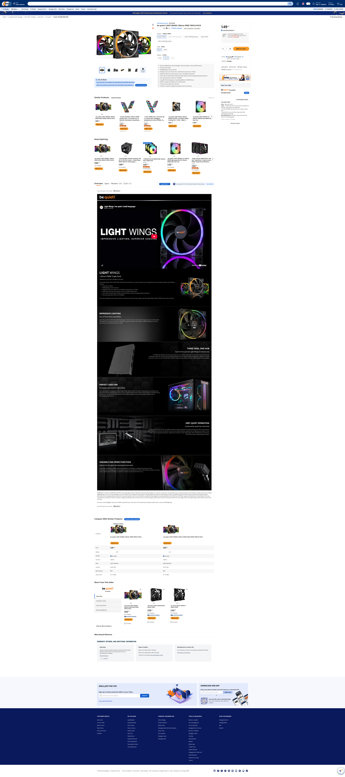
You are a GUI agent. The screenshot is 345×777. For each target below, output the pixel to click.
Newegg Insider (162, 739)
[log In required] (140, 589)
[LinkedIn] (229, 771)
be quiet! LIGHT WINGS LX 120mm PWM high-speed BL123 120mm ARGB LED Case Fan (178, 160)
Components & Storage (15, 17)
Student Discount (193, 749)
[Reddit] (153, 28)
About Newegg (161, 720)
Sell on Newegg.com (194, 722)
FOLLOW (246, 93)
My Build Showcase (132, 739)
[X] (222, 771)
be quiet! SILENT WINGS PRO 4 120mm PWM (156, 606)
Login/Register (131, 720)
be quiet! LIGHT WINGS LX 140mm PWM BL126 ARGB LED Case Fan (202, 118)
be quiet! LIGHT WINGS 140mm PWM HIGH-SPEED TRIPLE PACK (105, 117)
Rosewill (221, 728)
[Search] (290, 3)
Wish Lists (130, 733)
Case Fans (41, 17)
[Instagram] (225, 771)
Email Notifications (132, 741)
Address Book (131, 730)
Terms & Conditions (127, 771)
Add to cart (241, 49)
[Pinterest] (232, 771)
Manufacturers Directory (183, 652)
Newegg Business (223, 720)
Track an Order (101, 722)
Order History (131, 725)
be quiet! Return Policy (157, 655)
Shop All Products (116, 97)
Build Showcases (193, 755)
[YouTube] (236, 771)
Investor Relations (162, 722)
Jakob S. (223, 119)
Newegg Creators (193, 733)
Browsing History (132, 722)
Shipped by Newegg (130, 616)
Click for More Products (103, 626)
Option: (162, 55)
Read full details (104, 656)
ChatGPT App (192, 747)
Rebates (191, 741)
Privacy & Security (101, 730)
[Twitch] (240, 771)
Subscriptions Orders (133, 744)
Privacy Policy (136, 771)
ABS (220, 725)
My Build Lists (131, 736)
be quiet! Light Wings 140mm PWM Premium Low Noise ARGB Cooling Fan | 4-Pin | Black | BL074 (178, 118)
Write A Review (236, 123)
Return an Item (100, 725)
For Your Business (193, 725)
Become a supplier (193, 720)
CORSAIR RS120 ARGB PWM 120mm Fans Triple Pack (154, 159)
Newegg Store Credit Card (195, 752)
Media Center (161, 725)
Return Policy (100, 728)
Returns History (131, 728)
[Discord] (243, 771)
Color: (161, 46)
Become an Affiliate (193, 730)
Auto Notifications (132, 747)
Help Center (100, 720)
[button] (19, 4)
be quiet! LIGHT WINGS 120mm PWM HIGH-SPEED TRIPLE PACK (104, 159)
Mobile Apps (192, 744)
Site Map (191, 736)
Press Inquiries (161, 733)
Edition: (164, 34)
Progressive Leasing (194, 757)
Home (4, 17)
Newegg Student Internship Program (167, 728)
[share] (153, 25)
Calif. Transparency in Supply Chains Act (159, 771)
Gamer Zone (161, 730)
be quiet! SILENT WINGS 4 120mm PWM (178, 606)
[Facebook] (218, 771)
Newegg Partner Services (195, 728)
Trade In (191, 760)
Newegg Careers (162, 736)
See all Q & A (164, 184)
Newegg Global (223, 722)
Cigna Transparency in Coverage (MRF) (179, 771)
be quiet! (48, 17)
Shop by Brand (192, 739)
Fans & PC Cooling (30, 17)
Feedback (117, 191)
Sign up (144, 695)
